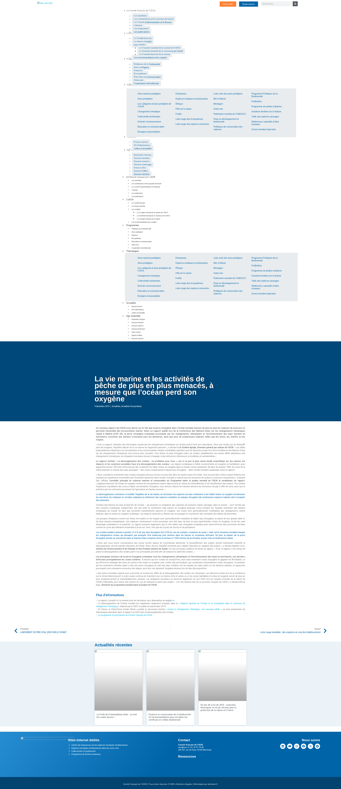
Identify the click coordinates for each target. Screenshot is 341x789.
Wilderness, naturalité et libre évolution (265, 123)
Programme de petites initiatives (266, 106)
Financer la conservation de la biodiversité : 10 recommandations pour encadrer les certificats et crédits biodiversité (170, 717)
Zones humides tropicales (263, 129)
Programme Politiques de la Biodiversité (264, 95)
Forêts (179, 114)
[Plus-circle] (317, 746)
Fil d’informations (138, 310)
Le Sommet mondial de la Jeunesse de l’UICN (153, 216)
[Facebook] (303, 746)
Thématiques (132, 251)
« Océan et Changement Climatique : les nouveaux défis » (194, 609)
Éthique (179, 104)
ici (173, 600)
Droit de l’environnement (149, 122)
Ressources (187, 756)
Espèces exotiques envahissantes (192, 99)
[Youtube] (289, 746)
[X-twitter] (310, 746)
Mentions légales (184, 784)
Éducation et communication (151, 127)
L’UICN (129, 199)
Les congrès (136, 209)
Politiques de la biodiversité (141, 229)
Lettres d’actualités (138, 313)
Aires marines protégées (149, 94)
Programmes (132, 225)
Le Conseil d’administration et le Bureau (146, 187)
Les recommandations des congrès (144, 222)
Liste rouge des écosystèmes (189, 119)
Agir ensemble (133, 316)
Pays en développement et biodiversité (226, 120)
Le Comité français (138, 203)
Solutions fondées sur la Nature (266, 111)
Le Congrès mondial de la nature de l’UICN (152, 212)
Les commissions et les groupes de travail (146, 184)
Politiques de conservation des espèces (228, 128)
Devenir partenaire (138, 329)
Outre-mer (218, 109)
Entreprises (181, 94)
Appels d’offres (137, 335)
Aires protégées (145, 99)
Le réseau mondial (138, 206)
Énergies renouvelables (149, 132)
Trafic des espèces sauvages (265, 116)
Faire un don (136, 332)
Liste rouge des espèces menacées (192, 124)
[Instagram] (296, 746)
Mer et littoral (220, 99)
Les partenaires (137, 193)
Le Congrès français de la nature (148, 219)
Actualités (131, 303)
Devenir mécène (137, 338)
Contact (184, 740)
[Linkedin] (282, 746)
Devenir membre (138, 323)
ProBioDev (256, 101)
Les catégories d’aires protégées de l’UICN (154, 105)
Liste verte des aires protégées (228, 94)
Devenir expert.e (137, 326)
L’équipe (135, 190)
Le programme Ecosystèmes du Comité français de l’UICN (125, 615)
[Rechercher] (295, 3)
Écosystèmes (136, 238)
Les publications (137, 196)
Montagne (218, 104)
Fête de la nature (184, 109)
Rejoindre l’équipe (138, 319)
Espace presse (137, 306)
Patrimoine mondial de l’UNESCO (230, 114)
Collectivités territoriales (149, 116)
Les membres (136, 180)
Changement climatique (149, 111)
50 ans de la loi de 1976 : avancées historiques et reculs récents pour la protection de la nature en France (218, 707)
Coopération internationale (141, 248)
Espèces (135, 235)
